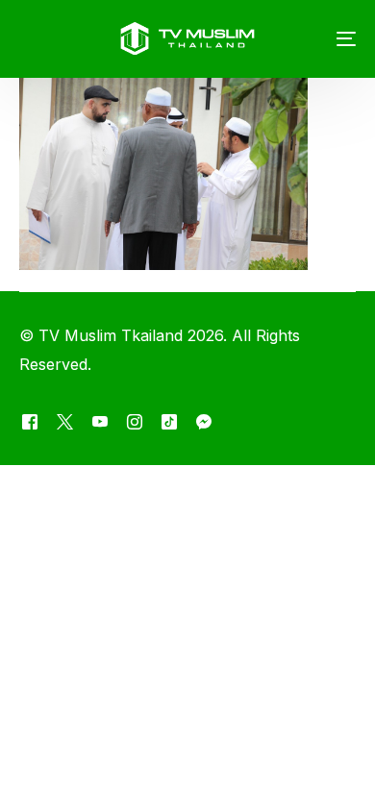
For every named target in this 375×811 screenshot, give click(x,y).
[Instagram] (134, 421)
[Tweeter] (65, 421)
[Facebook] (29, 421)
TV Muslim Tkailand (110, 335)
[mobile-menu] (332, 38)
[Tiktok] (169, 421)
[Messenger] (204, 421)
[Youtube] (100, 421)
